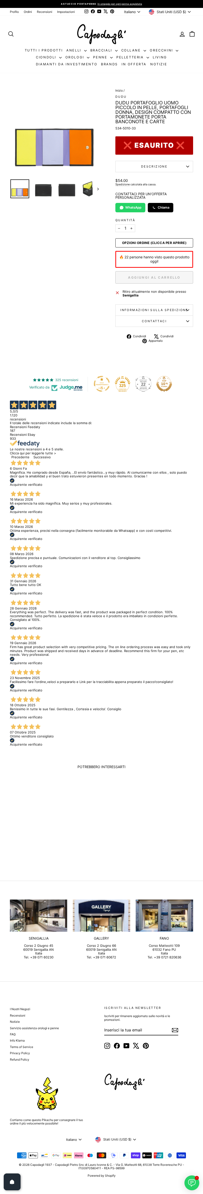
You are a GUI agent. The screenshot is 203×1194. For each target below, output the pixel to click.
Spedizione (122, 184)
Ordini (28, 12)
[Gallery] (101, 916)
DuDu (121, 96)
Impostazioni (66, 12)
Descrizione (154, 166)
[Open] (12, 1181)
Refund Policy (19, 1059)
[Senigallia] (38, 916)
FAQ (13, 1034)
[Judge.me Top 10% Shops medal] (164, 384)
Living (160, 57)
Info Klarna (17, 1040)
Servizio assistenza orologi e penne (34, 1028)
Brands (109, 64)
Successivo (42, 457)
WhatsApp (133, 207)
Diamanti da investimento (66, 64)
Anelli (74, 50)
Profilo (14, 12)
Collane (132, 50)
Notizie (158, 64)
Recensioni (44, 12)
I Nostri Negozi (20, 1009)
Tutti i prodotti (44, 50)
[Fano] (164, 916)
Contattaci (154, 321)
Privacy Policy (20, 1053)
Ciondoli (47, 57)
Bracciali (102, 50)
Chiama (163, 207)
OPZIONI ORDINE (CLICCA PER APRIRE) (154, 243)
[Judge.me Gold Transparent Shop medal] (102, 384)
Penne (101, 57)
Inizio (119, 90)
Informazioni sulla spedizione (154, 310)
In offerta (134, 64)
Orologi (75, 57)
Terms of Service (21, 1047)
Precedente (20, 457)
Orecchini (162, 50)
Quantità (125, 220)
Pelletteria (130, 57)
